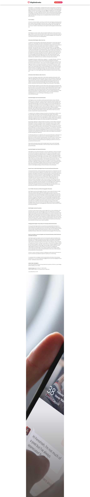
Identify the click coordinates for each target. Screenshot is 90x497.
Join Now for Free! (58, 2)
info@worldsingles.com (32, 268)
